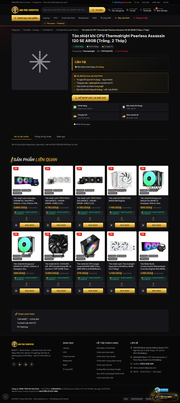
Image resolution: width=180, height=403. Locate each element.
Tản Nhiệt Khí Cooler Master (67, 30)
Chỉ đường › (142, 353)
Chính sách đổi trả (104, 365)
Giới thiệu (145, 2)
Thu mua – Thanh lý (56, 23)
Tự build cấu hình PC (26, 323)
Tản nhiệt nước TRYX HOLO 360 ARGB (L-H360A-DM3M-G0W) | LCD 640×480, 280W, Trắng (57, 201)
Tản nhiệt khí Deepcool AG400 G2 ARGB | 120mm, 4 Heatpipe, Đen (26, 266)
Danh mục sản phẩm (28, 18)
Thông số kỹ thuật (42, 136)
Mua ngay (29, 225)
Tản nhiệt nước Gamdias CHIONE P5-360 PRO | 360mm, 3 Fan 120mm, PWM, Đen (26, 201)
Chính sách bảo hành (105, 352)
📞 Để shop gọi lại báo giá (90, 98)
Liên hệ (165, 2)
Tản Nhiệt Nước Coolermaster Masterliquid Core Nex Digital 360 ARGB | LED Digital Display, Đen (153, 266)
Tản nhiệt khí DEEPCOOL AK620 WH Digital (120, 199)
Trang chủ (16, 30)
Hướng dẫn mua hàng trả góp (109, 369)
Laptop (46, 18)
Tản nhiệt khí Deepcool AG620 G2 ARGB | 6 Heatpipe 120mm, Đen (150, 200)
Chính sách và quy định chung (109, 361)
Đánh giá (61, 136)
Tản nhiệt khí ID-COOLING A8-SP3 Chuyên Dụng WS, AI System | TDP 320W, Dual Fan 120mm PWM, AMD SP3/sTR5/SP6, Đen (58, 266)
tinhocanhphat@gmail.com (144, 368)
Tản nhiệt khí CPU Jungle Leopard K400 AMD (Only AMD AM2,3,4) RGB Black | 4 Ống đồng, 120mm (89, 266)
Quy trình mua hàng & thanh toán (110, 374)
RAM (94, 18)
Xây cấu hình (123, 18)
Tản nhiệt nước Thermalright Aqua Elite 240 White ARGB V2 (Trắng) (122, 266)
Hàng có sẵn (142, 18)
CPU (56, 18)
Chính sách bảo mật (105, 378)
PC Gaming (22, 327)
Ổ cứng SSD (106, 18)
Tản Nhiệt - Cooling (31, 30)
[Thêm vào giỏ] (16, 225)
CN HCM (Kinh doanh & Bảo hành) (148, 348)
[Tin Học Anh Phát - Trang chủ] (26, 9)
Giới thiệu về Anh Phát (106, 348)
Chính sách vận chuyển (106, 356)
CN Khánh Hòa (139, 357)
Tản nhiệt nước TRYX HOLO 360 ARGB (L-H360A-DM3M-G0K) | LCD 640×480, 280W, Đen (89, 201)
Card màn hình (68, 18)
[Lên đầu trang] (5, 396)
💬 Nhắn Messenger (82, 124)
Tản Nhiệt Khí (47, 30)
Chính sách (156, 2)
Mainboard (84, 18)
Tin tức (136, 2)
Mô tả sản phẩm (21, 136)
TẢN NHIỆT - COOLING (28, 319)
